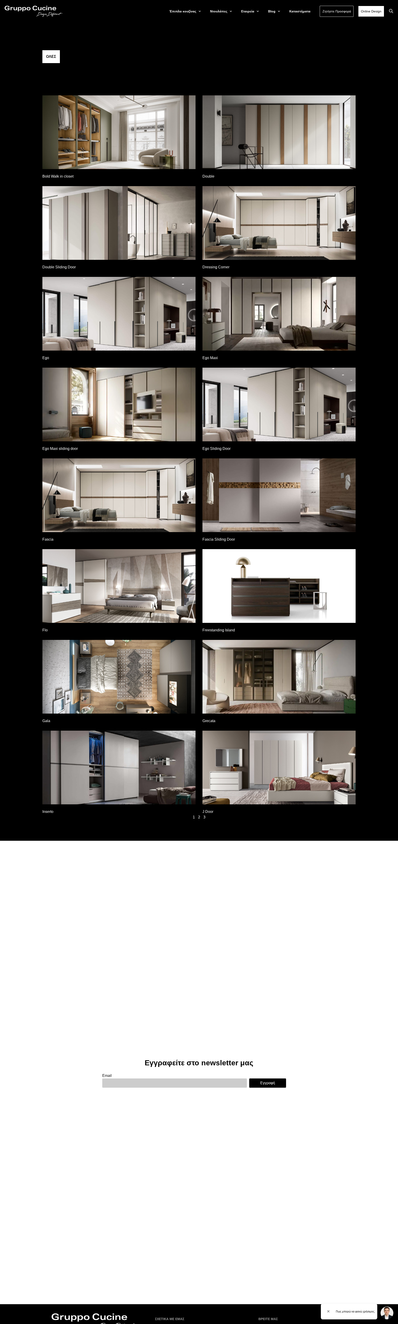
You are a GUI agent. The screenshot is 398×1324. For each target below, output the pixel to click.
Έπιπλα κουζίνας (182, 11)
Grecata (208, 721)
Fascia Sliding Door (218, 539)
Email (107, 1076)
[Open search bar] (391, 11)
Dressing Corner (215, 267)
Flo (45, 630)
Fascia (47, 539)
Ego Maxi (210, 358)
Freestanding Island (218, 630)
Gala (46, 721)
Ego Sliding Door (216, 449)
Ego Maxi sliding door (60, 449)
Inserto (47, 812)
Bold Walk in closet (57, 176)
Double (208, 176)
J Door (207, 812)
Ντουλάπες (218, 11)
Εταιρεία (247, 11)
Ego (45, 358)
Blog (271, 11)
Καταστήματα (299, 11)
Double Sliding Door (59, 267)
